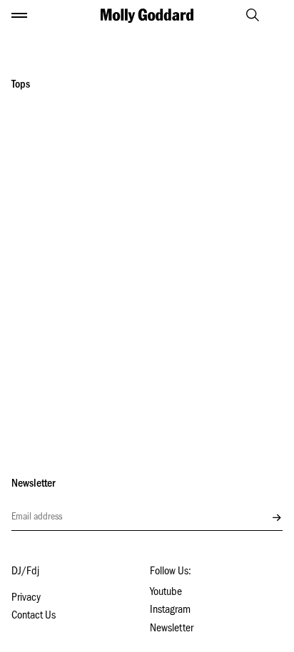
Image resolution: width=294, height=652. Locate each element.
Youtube (166, 593)
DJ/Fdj (25, 572)
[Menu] (19, 16)
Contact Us (33, 616)
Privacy (26, 598)
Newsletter (171, 629)
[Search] (246, 15)
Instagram (170, 610)
